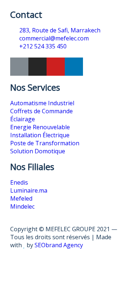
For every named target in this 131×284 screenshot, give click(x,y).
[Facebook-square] (19, 67)
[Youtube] (56, 67)
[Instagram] (37, 67)
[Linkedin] (74, 67)
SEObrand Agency (59, 245)
